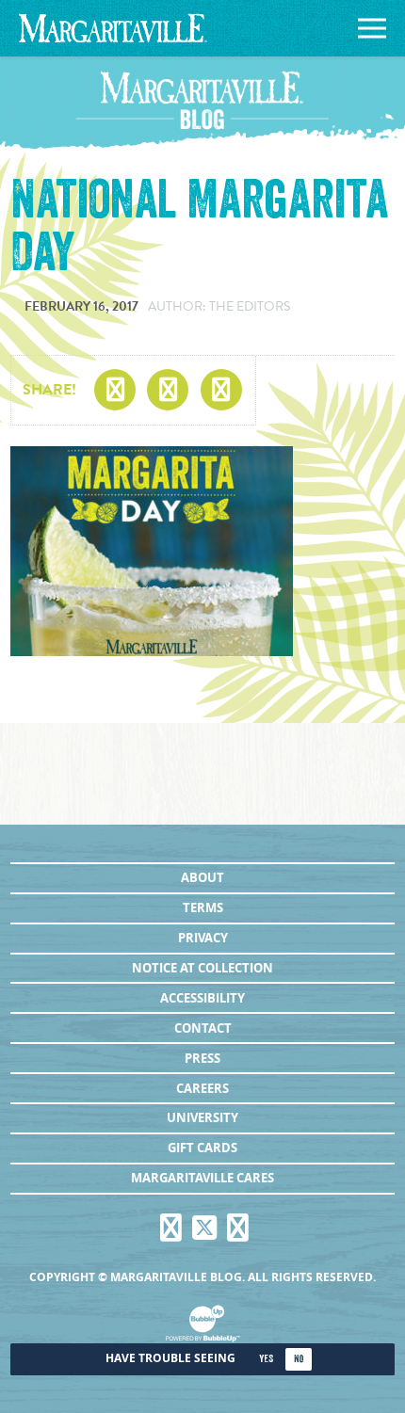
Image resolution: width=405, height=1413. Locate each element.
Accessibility (202, 997)
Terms (203, 907)
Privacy (203, 937)
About (202, 877)
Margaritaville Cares (202, 1177)
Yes (266, 1359)
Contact (203, 1028)
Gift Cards (202, 1147)
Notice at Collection (202, 967)
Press (202, 1058)
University (202, 1117)
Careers (202, 1088)
